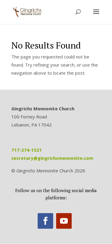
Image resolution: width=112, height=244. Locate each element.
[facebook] (45, 221)
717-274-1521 (26, 150)
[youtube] (64, 221)
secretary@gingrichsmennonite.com (52, 158)
